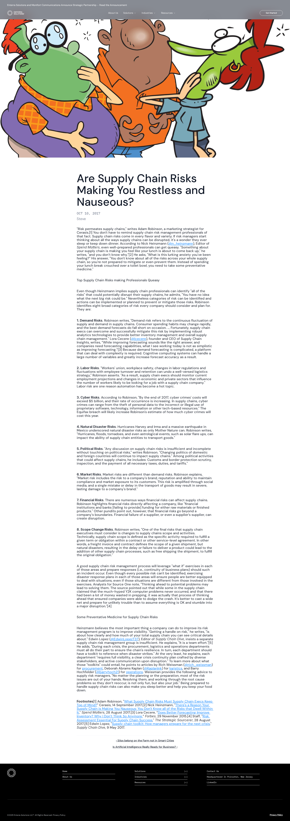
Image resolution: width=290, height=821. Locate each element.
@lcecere (138, 339)
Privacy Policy (276, 814)
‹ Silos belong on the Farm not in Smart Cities (145, 740)
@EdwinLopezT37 (124, 639)
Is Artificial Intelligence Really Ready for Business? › (145, 747)
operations (134, 672)
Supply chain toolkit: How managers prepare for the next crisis (161, 724)
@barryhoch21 (107, 672)
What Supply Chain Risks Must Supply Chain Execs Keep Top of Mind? (145, 703)
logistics (175, 668)
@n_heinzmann (180, 243)
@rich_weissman (198, 665)
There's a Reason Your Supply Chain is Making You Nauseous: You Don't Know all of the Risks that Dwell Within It (145, 709)
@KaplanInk (153, 668)
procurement (92, 668)
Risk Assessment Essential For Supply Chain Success (143, 718)
